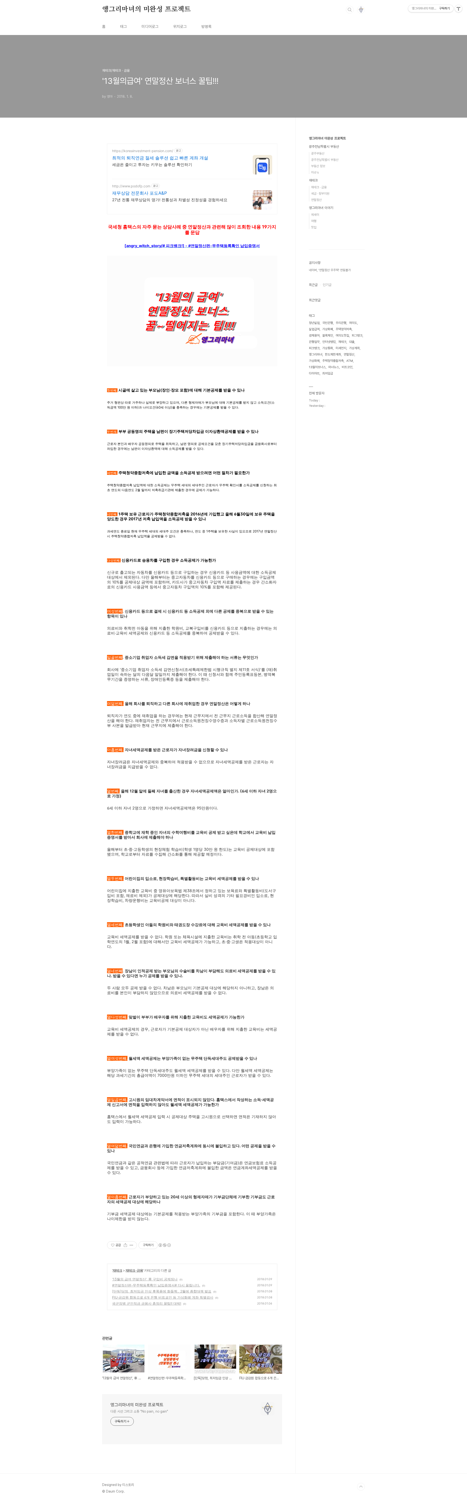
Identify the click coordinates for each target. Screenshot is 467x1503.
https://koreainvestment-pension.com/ (142, 151)
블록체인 (327, 335)
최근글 (313, 285)
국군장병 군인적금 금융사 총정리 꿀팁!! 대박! (146, 1303)
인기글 (327, 285)
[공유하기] (125, 1245)
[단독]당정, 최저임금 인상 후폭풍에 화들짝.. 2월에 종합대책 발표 (161, 1291)
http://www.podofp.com (131, 186)
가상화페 (314, 361)
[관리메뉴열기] (458, 8)
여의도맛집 (342, 335)
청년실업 (314, 323)
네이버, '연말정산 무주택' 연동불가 (330, 270)
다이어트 (314, 373)
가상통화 (327, 348)
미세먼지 (341, 348)
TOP (361, 1487)
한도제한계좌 (333, 354)
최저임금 (327, 373)
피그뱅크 (357, 335)
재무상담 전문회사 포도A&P (139, 193)
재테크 (117, 1270)
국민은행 (327, 323)
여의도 (353, 323)
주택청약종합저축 (333, 361)
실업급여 (314, 329)
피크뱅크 (314, 348)
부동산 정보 (318, 166)
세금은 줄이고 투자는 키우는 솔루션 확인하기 (152, 164)
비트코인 (347, 367)
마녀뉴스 (333, 367)
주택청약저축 (344, 329)
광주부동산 (317, 153)
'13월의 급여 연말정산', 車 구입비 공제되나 (145, 1279)
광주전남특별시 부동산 (324, 146)
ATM (349, 361)
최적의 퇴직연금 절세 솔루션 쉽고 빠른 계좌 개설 (160, 157)
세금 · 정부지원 (320, 193)
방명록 (206, 26)
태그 (123, 26)
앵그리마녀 (315, 354)
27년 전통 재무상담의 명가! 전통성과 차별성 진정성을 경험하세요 (169, 199)
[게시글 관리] (131, 1245)
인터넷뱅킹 (329, 342)
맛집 (313, 227)
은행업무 (314, 342)
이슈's (315, 172)
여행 (313, 221)
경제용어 (314, 335)
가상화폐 (327, 329)
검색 (349, 9)
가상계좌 (354, 348)
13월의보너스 (317, 367)
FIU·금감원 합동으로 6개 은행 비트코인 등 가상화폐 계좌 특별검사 (162, 1297)
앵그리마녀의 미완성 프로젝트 (146, 9)
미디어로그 (150, 26)
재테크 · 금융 (134, 1270)
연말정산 (316, 200)
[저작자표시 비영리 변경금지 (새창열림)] (164, 1245)
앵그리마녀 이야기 (321, 208)
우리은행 (341, 323)
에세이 (315, 215)
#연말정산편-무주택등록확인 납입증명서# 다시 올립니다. (156, 1285)
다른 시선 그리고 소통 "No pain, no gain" (139, 1411)
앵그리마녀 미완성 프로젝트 (327, 138)
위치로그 (180, 26)
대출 (351, 342)
